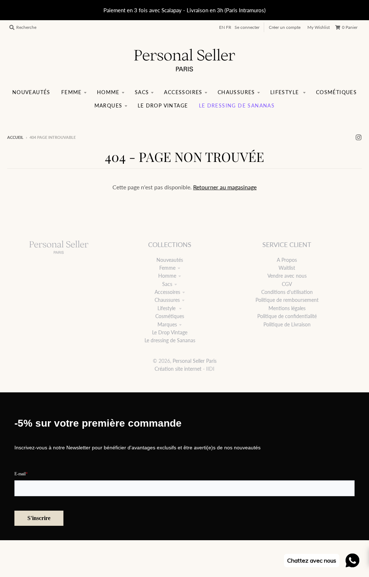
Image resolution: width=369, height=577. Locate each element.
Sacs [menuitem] (142, 92)
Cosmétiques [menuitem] (336, 92)
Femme (167, 268)
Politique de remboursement (287, 300)
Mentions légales (287, 308)
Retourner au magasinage (225, 187)
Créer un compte (285, 27)
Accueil (15, 137)
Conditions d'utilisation (287, 292)
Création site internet (178, 369)
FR (228, 27)
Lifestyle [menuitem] (285, 92)
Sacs (167, 284)
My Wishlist (318, 27)
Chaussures (167, 300)
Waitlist (287, 268)
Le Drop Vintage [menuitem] (163, 105)
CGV (287, 284)
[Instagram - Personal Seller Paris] (358, 137)
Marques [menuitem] (108, 105)
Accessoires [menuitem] (183, 92)
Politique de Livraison (287, 324)
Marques (167, 324)
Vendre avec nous (287, 276)
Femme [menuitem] (71, 92)
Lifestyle (167, 308)
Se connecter (247, 27)
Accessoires (167, 292)
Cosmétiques (169, 316)
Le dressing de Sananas (170, 340)
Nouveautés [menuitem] (31, 92)
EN (222, 27)
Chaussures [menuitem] (236, 92)
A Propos (287, 260)
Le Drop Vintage (169, 332)
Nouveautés (169, 260)
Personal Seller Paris (195, 361)
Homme (167, 276)
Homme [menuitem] (108, 92)
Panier (349, 27)
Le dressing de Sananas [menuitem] (237, 105)
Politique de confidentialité (287, 316)
